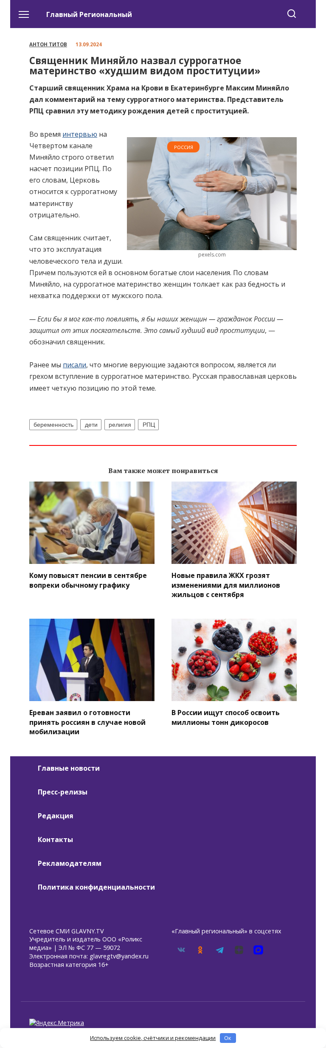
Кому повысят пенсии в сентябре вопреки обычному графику (88, 580)
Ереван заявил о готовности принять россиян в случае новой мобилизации (87, 722)
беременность (53, 424)
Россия (183, 147)
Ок (227, 1038)
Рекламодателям (69, 863)
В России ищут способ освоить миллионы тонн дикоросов (225, 717)
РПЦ (149, 424)
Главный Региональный (89, 14)
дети (91, 424)
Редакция (55, 815)
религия (120, 424)
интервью (79, 134)
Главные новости (69, 768)
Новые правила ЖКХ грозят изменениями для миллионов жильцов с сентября (225, 585)
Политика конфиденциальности (96, 887)
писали (74, 364)
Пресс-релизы (62, 792)
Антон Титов (48, 44)
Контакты (55, 839)
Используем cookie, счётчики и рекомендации (153, 1038)
